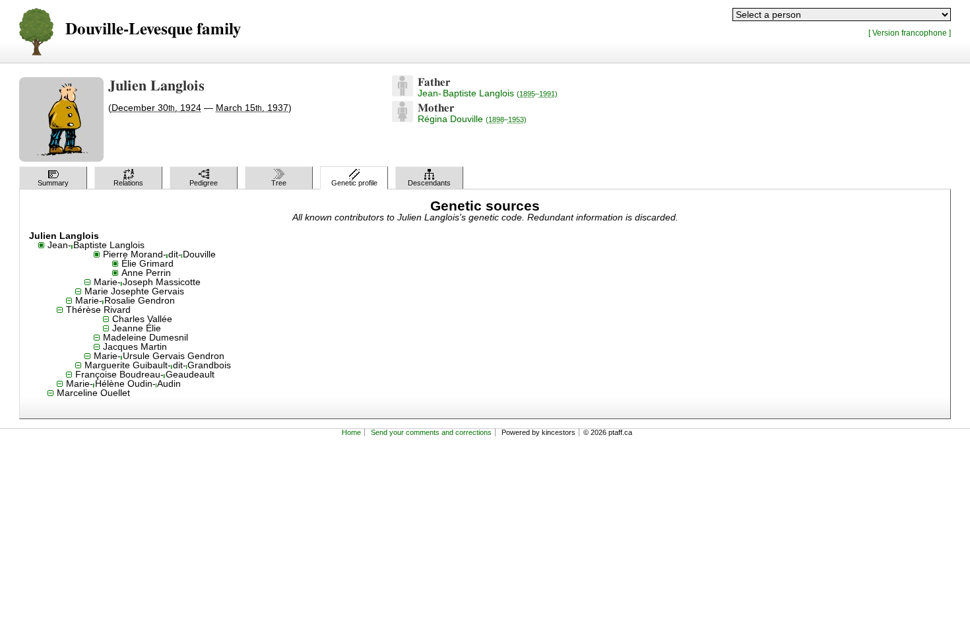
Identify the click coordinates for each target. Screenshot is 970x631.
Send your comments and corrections (431, 432)
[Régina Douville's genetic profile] (402, 119)
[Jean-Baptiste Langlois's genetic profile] (402, 93)
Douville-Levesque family (153, 29)
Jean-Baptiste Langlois (488, 93)
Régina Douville (472, 119)
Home (351, 432)
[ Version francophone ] (909, 32)
